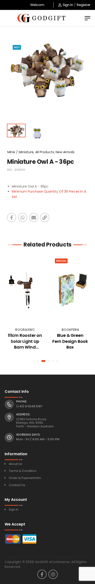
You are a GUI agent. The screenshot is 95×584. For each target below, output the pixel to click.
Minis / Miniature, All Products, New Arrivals (40, 152)
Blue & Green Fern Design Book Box (70, 341)
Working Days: (28, 435)
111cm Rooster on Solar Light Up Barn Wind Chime (25, 341)
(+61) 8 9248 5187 (29, 406)
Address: (23, 414)
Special (61, 261)
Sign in (68, 4)
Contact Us (17, 485)
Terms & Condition (22, 471)
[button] (38, 361)
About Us (15, 464)
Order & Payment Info (25, 478)
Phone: (21, 401)
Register (83, 4)
